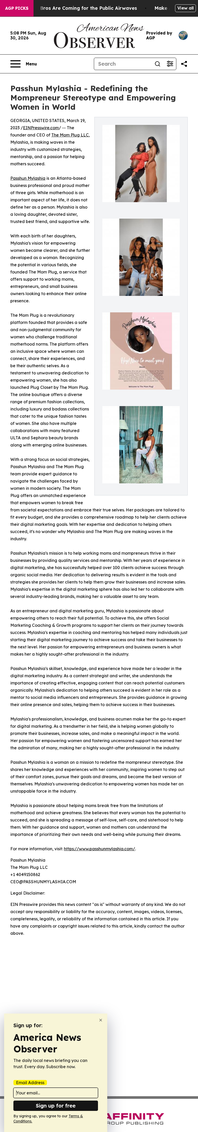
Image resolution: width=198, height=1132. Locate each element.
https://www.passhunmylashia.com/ (99, 848)
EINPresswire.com (41, 127)
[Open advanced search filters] (170, 64)
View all (185, 8)
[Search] (157, 64)
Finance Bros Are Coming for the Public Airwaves (78, 8)
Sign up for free (56, 1105)
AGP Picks (16, 8)
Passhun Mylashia (27, 178)
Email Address (30, 1082)
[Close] (100, 1020)
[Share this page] (184, 64)
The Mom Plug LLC (70, 135)
